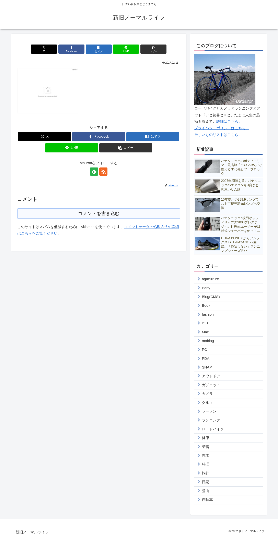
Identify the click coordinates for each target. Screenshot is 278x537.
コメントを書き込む (99, 213)
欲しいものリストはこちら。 (218, 135)
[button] (153, 49)
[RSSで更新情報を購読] (103, 171)
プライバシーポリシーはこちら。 (221, 128)
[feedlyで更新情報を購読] (94, 171)
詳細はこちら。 (229, 122)
